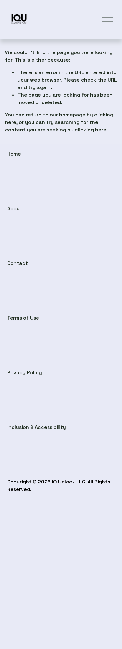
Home (14, 154)
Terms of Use (23, 318)
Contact (17, 263)
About (14, 208)
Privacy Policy (24, 372)
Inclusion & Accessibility (36, 427)
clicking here (90, 129)
